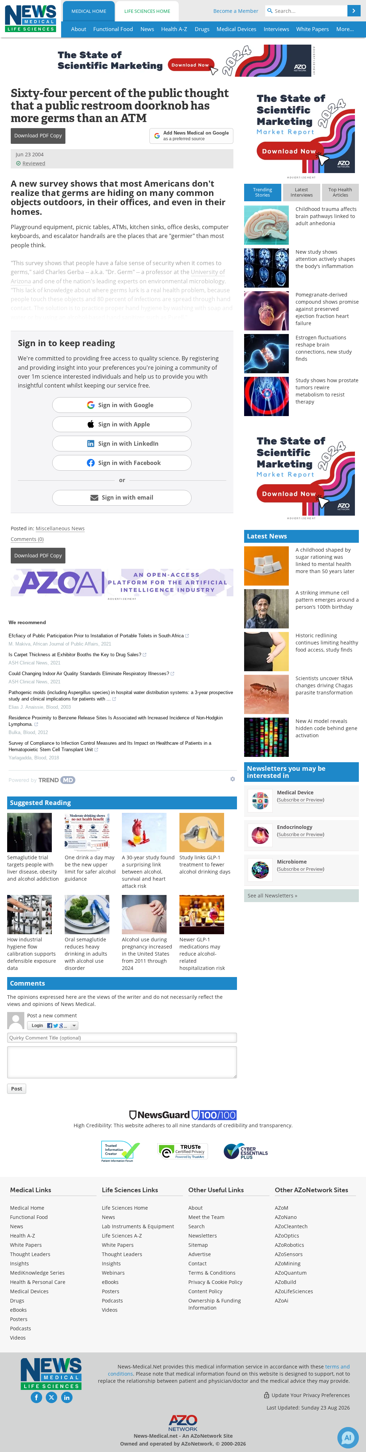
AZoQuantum (291, 1272)
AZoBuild (285, 1282)
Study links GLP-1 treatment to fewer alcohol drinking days (205, 864)
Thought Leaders (30, 1254)
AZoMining (288, 1263)
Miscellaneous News (60, 528)
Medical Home (88, 11)
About (195, 1207)
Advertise (199, 1254)
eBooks (18, 1309)
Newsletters (202, 1235)
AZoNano (286, 1217)
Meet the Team (206, 1217)
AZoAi (281, 1300)
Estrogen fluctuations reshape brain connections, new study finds (324, 348)
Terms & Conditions (212, 1272)
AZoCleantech (291, 1226)
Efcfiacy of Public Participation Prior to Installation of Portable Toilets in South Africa (96, 635)
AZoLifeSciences (294, 1291)
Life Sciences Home (147, 11)
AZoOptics (287, 1235)
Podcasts (20, 1328)
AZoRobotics (289, 1244)
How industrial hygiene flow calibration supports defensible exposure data (31, 953)
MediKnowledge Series (37, 1272)
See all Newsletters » (272, 895)
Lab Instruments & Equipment (138, 1226)
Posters (19, 1319)
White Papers (26, 1244)
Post (16, 1088)
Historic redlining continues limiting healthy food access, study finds (327, 642)
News (16, 1226)
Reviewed (34, 163)
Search (196, 1226)
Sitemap (198, 1244)
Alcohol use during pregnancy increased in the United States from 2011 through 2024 (147, 953)
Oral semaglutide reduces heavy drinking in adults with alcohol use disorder (86, 953)
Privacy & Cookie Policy (215, 1282)
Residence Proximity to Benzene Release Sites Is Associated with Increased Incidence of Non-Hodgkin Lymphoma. (116, 721)
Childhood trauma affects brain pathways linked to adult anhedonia (326, 216)
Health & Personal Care (37, 1282)
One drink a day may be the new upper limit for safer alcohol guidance (90, 868)
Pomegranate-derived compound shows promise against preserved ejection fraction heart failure (327, 309)
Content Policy (205, 1291)
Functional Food (29, 1217)
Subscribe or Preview (300, 799)
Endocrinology (294, 827)
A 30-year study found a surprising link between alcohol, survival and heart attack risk (148, 871)
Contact (197, 1263)
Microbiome (292, 861)
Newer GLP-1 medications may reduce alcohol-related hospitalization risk (202, 953)
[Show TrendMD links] (233, 779)
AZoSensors (289, 1254)
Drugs (17, 1300)
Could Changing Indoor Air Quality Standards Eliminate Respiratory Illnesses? (89, 673)
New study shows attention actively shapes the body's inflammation (325, 258)
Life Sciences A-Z (122, 1235)
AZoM (281, 1207)
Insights (19, 1263)
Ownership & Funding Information (214, 1304)
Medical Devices (29, 1291)
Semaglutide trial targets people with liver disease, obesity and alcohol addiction (33, 868)
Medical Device (295, 792)
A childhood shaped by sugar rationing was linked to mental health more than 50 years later (325, 560)
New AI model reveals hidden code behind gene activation (326, 728)
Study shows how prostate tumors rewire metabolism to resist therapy (327, 391)
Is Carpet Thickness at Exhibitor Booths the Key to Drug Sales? (75, 654)
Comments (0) (27, 539)
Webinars (113, 1272)
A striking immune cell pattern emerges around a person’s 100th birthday (327, 599)
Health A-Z (22, 1235)
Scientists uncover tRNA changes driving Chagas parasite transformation (324, 685)
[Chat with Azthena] (348, 1437)
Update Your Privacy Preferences (310, 1395)
